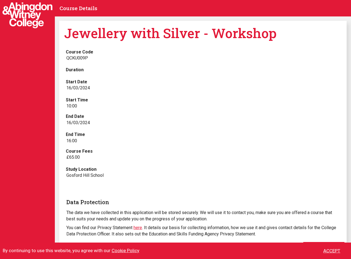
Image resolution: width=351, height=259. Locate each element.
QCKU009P (77, 58)
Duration (75, 69)
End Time (75, 134)
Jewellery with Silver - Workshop (170, 33)
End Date (75, 116)
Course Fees (79, 151)
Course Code (79, 52)
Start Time (77, 100)
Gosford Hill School (85, 175)
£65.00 (73, 157)
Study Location (81, 169)
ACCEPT (331, 251)
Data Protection (87, 202)
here (138, 227)
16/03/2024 (78, 87)
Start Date (76, 81)
